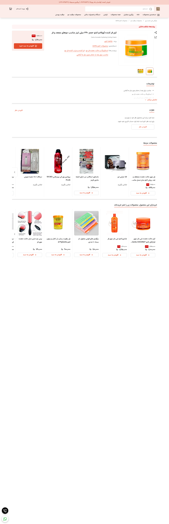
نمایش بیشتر (152, 99)
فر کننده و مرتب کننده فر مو (74, 50)
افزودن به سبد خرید (26, 46)
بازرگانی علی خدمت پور (151, 21)
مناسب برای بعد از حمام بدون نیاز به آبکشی (92, 54)
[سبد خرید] (10, 8)
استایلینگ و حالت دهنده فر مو (97, 50)
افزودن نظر (19, 110)
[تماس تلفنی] (5, 510)
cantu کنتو (108, 41)
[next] (14, 172)
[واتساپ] (5, 519)
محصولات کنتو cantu (121, 21)
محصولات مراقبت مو (136, 21)
